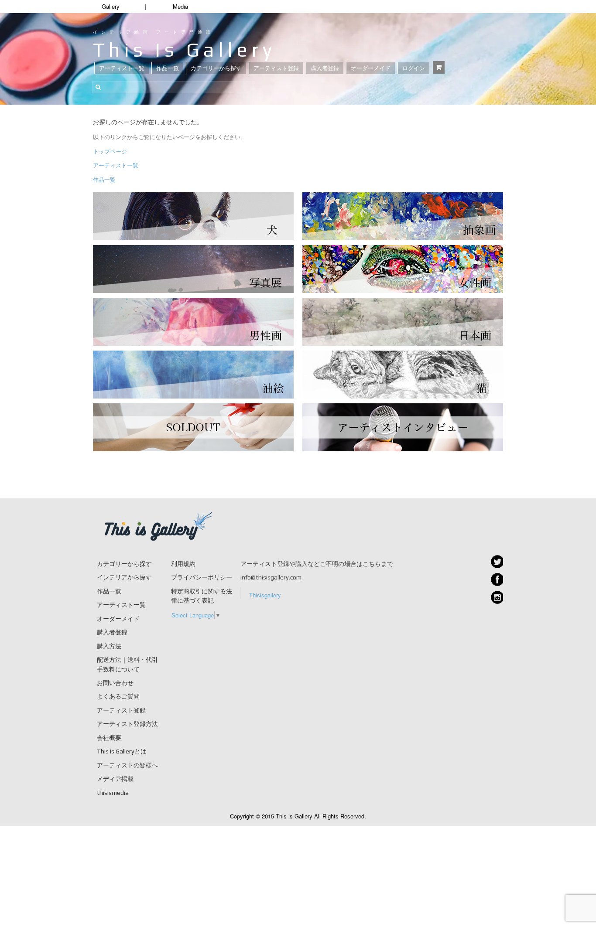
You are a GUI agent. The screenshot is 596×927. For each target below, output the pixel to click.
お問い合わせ (115, 682)
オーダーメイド (370, 68)
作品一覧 (167, 68)
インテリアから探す (124, 577)
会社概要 (109, 737)
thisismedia (113, 792)
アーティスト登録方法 (127, 723)
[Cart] (439, 67)
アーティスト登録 (276, 68)
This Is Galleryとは (122, 751)
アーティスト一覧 (121, 68)
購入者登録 (325, 68)
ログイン (413, 68)
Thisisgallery (265, 595)
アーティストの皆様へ (127, 765)
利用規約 (183, 563)
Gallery (111, 6)
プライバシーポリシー (201, 577)
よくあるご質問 (118, 696)
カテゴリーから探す (216, 68)
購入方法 (109, 646)
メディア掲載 (115, 778)
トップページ (110, 151)
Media (180, 6)
